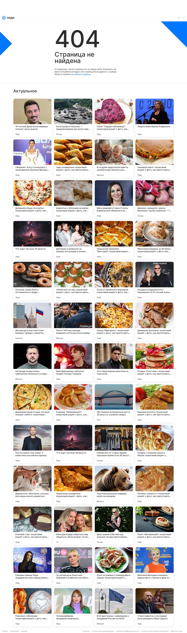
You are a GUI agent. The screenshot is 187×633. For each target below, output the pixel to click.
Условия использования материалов (155, 631)
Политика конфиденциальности (127, 631)
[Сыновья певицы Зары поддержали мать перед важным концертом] (32, 566)
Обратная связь (176, 631)
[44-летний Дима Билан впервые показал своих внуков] (32, 118)
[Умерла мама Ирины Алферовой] (154, 118)
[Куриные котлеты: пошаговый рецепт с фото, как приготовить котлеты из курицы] (154, 403)
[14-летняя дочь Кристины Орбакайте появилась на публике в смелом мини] (73, 566)
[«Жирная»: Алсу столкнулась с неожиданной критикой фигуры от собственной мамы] (32, 158)
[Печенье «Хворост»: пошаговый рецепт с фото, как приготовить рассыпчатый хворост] (154, 485)
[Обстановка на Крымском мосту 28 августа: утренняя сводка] (114, 403)
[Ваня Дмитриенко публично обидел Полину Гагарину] (73, 362)
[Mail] (4, 18)
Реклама (24, 631)
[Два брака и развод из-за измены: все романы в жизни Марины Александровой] (73, 240)
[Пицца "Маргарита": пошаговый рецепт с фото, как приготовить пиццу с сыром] (114, 322)
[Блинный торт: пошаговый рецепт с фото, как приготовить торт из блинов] (32, 526)
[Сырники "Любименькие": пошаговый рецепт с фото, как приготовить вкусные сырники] (73, 403)
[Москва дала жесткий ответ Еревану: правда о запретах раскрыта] (32, 322)
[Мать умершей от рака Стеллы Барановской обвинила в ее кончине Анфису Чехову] (114, 199)
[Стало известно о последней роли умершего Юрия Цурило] (154, 607)
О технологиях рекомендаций (103, 631)
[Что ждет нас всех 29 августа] (32, 240)
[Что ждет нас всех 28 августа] (73, 444)
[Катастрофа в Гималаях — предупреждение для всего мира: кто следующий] (73, 118)
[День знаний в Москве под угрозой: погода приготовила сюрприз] (114, 526)
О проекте (86, 631)
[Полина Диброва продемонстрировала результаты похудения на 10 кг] (73, 607)
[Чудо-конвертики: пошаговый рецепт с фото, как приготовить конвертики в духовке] (73, 158)
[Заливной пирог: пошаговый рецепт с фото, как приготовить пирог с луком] (154, 158)
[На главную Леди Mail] (10, 18)
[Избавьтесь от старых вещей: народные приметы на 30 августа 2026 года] (114, 444)
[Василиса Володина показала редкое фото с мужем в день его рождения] (154, 566)
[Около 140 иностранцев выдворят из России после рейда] (73, 322)
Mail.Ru (5, 631)
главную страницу (82, 74)
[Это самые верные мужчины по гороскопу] (114, 362)
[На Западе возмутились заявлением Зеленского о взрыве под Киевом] (32, 362)
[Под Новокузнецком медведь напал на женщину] (114, 485)
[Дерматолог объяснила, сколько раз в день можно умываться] (32, 485)
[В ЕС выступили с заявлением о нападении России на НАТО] (114, 607)
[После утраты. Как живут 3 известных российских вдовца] (32, 444)
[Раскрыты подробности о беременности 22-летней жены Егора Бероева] (154, 281)
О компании (14, 631)
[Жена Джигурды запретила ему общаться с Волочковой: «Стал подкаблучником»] (73, 526)
